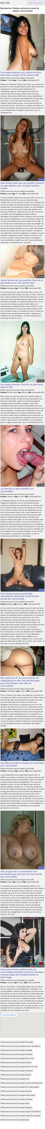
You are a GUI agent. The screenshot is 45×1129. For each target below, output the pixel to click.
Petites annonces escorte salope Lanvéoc (16, 1062)
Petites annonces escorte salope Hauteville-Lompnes (20, 1116)
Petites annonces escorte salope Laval (15, 1120)
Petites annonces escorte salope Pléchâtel (16, 1054)
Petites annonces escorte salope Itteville (16, 1075)
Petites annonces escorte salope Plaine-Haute (18, 1095)
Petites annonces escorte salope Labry (15, 1103)
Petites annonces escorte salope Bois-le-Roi (17, 1058)
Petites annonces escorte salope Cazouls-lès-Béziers (21, 1112)
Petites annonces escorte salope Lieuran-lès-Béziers (20, 1046)
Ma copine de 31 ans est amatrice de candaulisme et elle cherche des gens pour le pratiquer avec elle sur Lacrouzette (20, 682)
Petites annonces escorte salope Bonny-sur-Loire (19, 1067)
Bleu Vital (4, 3)
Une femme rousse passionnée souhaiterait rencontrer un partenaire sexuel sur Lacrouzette (20, 596)
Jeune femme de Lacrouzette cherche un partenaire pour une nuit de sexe (22, 281)
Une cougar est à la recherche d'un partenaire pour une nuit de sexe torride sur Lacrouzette (21, 874)
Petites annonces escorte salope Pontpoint (17, 1071)
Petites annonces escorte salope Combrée (16, 1099)
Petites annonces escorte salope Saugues (16, 1107)
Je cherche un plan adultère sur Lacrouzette (17, 490)
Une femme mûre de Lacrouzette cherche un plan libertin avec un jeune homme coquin (22, 186)
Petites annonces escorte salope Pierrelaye (17, 1042)
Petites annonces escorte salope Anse (15, 1079)
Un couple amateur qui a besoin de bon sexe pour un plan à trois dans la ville (21, 73)
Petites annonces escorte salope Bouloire (16, 1091)
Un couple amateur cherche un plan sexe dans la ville (22, 385)
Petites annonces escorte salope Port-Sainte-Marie (20, 1087)
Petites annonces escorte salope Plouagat (16, 1050)
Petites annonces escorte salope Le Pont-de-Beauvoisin (22, 1083)
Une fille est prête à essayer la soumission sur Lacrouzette (22, 764)
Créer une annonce (36, 3)
